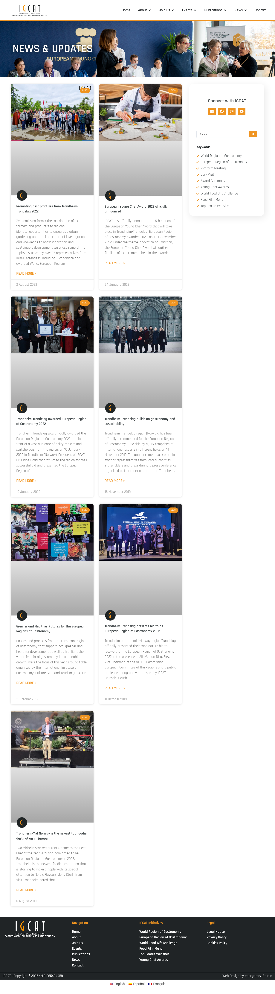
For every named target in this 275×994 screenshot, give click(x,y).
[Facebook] (222, 111)
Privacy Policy (217, 937)
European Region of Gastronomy (163, 937)
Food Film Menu (151, 948)
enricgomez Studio (258, 976)
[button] (144, 10)
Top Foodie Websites (154, 954)
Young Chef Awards (153, 959)
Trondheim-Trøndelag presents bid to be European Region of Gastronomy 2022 (134, 628)
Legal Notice (216, 931)
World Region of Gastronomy (160, 931)
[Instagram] (232, 111)
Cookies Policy (217, 943)
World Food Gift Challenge (158, 943)
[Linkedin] (212, 111)
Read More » (26, 273)
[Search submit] (253, 134)
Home (76, 931)
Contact (78, 965)
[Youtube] (241, 111)
